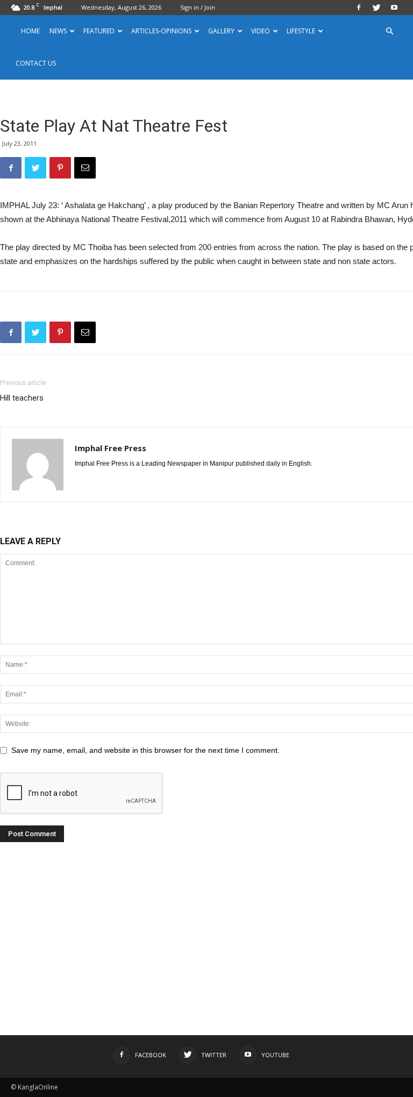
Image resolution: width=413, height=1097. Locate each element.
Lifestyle (301, 30)
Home (30, 30)
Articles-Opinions (161, 30)
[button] (389, 31)
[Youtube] (394, 7)
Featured (99, 30)
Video (260, 30)
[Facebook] (359, 7)
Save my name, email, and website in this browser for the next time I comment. (145, 750)
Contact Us (36, 63)
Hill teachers (22, 398)
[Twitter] (376, 7)
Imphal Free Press (110, 448)
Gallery (221, 30)
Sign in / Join (197, 7)
